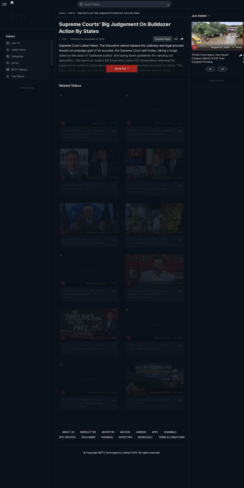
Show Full (121, 68)
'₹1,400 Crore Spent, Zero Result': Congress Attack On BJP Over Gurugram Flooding (210, 58)
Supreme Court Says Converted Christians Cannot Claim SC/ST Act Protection (150, 132)
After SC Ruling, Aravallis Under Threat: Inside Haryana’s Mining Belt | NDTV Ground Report (82, 294)
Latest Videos (18, 49)
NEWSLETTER (88, 432)
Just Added (199, 15)
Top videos (17, 76)
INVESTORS (125, 437)
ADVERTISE (108, 432)
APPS (155, 432)
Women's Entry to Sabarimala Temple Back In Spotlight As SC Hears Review (147, 241)
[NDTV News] (18, 14)
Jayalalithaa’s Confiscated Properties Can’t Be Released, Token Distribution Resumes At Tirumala (82, 403)
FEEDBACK (107, 437)
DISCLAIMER (88, 437)
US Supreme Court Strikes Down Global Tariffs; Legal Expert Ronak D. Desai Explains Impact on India (148, 188)
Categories (17, 56)
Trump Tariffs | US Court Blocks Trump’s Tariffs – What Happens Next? (149, 347)
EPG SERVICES (67, 437)
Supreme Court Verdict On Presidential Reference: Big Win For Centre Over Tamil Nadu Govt (84, 348)
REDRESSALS (145, 437)
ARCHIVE (125, 432)
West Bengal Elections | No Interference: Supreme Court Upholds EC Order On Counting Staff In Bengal (83, 134)
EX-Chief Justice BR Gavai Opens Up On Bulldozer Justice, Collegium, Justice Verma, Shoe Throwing (149, 294)
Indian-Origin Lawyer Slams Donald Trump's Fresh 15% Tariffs (80, 187)
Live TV (15, 43)
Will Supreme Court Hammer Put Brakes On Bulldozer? (148, 401)
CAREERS (141, 432)
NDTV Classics (19, 69)
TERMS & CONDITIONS (171, 437)
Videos (10, 36)
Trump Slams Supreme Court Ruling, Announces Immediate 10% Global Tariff (83, 241)
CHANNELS (170, 432)
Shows (15, 63)
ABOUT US (68, 432)
